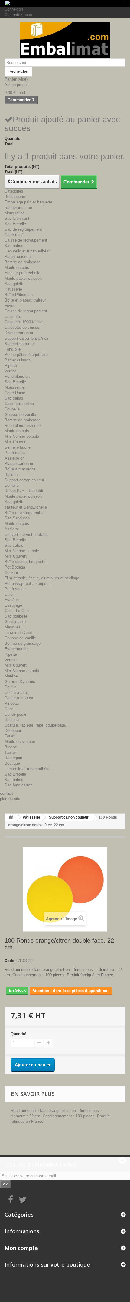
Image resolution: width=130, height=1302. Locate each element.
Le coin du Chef (18, 632)
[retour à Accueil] (11, 817)
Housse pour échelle (22, 273)
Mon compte (21, 1247)
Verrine (11, 371)
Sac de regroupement (23, 229)
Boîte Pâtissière (19, 294)
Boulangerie (15, 196)
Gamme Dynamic (20, 681)
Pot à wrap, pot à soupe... (27, 583)
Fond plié (13, 349)
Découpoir (13, 730)
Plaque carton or (19, 463)
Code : (11, 960)
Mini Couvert (16, 442)
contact (6, 793)
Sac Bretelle (15, 224)
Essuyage (13, 605)
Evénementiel (16, 649)
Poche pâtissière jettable (26, 354)
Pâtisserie (13, 289)
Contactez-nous (18, 14)
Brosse (11, 747)
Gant (9, 709)
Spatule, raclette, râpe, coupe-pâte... (37, 725)
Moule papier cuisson (23, 278)
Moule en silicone (20, 741)
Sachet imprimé (18, 207)
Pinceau (12, 703)
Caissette (13, 316)
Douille (10, 687)
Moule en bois (17, 267)
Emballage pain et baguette (28, 202)
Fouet (10, 736)
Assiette (12, 529)
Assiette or (14, 458)
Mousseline (14, 213)
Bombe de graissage (23, 262)
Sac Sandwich (17, 518)
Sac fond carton (18, 785)
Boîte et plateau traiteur (25, 300)
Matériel (11, 676)
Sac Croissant (17, 218)
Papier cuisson (18, 256)
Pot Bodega (15, 567)
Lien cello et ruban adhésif (27, 251)
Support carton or (20, 343)
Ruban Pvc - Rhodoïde (24, 491)
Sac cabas (14, 245)
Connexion (14, 9)
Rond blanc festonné (23, 425)
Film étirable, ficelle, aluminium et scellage (42, 578)
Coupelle (12, 409)
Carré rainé (14, 234)
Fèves (10, 305)
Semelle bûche (18, 447)
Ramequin (13, 758)
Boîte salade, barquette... (27, 561)
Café (9, 594)
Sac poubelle (16, 616)
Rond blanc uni (18, 376)
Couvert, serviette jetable (26, 534)
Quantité (18, 1034)
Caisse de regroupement (26, 240)
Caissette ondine (19, 403)
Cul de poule (15, 714)
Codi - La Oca (17, 610)
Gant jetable (15, 621)
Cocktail (12, 572)
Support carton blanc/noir (26, 338)
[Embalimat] (65, 40)
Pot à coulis (15, 452)
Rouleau (12, 719)
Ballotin (11, 474)
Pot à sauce (15, 589)
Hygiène (12, 600)
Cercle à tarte (16, 692)
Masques (13, 627)
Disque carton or (19, 333)
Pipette (11, 365)
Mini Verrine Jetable (22, 436)
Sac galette (14, 284)
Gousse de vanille (20, 414)
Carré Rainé (15, 393)
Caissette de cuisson (23, 327)
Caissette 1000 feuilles (24, 322)
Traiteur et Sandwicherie (26, 507)
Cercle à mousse (19, 698)
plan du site (10, 798)
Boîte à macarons (20, 469)
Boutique (12, 763)
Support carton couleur (24, 480)
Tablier (10, 752)
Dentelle (12, 485)
